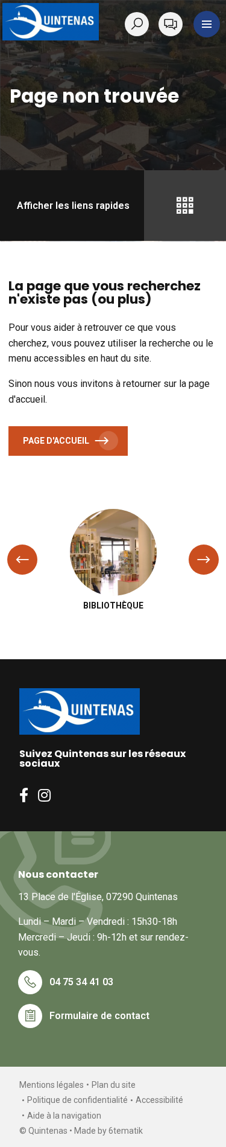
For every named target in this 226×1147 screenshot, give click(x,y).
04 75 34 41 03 (81, 982)
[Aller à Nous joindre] (171, 24)
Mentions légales (51, 1085)
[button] (206, 24)
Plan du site (114, 1085)
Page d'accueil (56, 441)
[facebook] (23, 795)
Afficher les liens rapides (73, 205)
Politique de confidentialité (77, 1100)
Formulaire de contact (99, 1015)
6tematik (125, 1131)
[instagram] (44, 795)
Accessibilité (159, 1100)
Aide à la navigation (64, 1115)
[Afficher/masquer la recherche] (139, 24)
